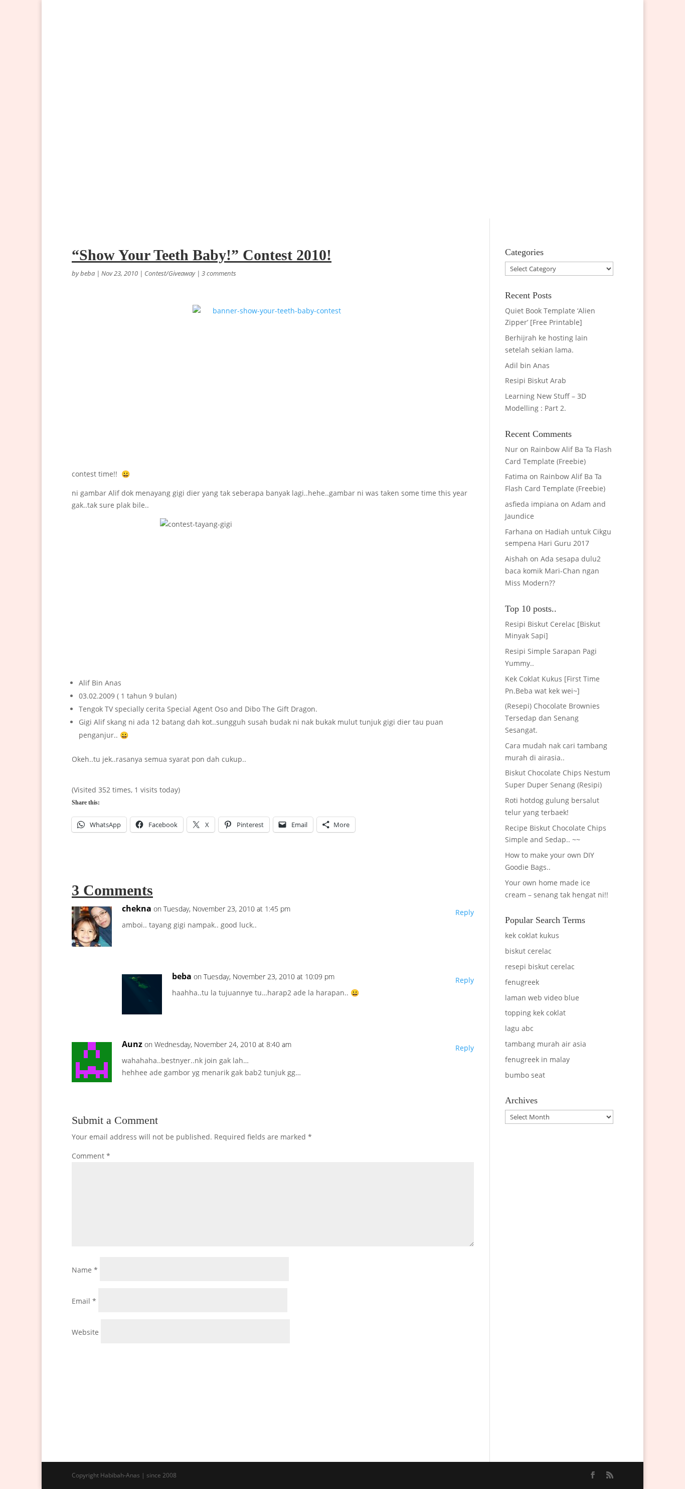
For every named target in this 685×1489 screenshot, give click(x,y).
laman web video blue (542, 997)
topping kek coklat (535, 1012)
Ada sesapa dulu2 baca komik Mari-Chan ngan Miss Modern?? (553, 571)
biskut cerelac (528, 951)
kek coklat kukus (532, 935)
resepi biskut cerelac (540, 966)
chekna (136, 908)
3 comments (219, 273)
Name (85, 1270)
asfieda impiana (532, 504)
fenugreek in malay (537, 1059)
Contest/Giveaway (169, 273)
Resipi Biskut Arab (535, 380)
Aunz (132, 1044)
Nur (511, 449)
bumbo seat (525, 1075)
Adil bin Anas (527, 365)
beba (87, 273)
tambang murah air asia (545, 1044)
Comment (91, 1156)
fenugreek (522, 982)
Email (84, 1301)
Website (85, 1332)
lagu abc (519, 1028)
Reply (464, 912)
